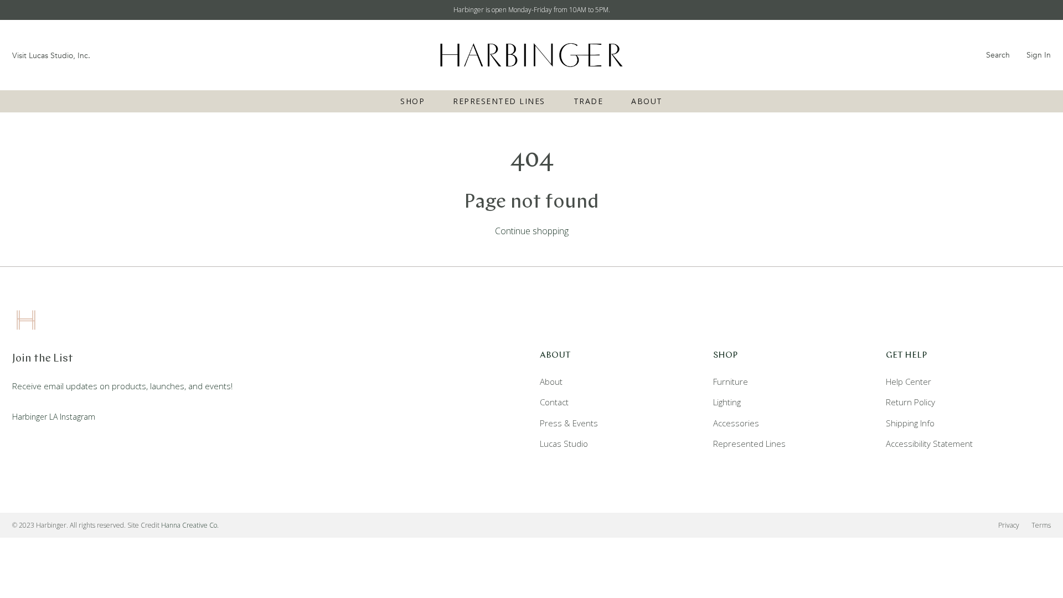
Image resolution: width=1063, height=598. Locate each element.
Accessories (736, 423)
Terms (1041, 525)
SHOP (412, 101)
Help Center (908, 381)
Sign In (1038, 55)
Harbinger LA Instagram (53, 416)
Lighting (727, 402)
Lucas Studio (564, 443)
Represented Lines (499, 101)
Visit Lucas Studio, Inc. (51, 55)
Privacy (1008, 525)
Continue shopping (532, 231)
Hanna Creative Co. (190, 525)
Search (998, 55)
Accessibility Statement (929, 443)
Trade (588, 101)
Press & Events (569, 423)
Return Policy (910, 402)
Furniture (730, 381)
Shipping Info (910, 423)
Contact (554, 402)
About (647, 101)
